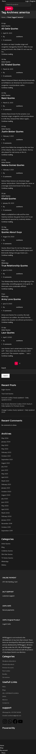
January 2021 (5, 488)
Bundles (4, 674)
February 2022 (6, 452)
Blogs (4, 690)
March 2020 (5, 513)
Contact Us (5, 703)
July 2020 (4, 499)
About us (5, 700)
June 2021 (4, 470)
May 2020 (4, 506)
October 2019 (6, 527)
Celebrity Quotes (7, 551)
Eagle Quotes (5, 390)
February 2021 (6, 484)
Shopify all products (8, 664)
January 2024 (5, 442)
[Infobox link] (18, 577)
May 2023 (4, 445)
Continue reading (7, 54)
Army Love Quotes (11, 299)
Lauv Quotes (7, 332)
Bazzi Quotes (8, 98)
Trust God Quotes (7, 394)
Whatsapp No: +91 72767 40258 (11, 712)
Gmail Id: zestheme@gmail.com (11, 715)
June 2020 (5, 502)
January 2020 (5, 520)
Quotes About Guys (11, 232)
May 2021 (4, 474)
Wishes (3, 565)
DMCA (4, 696)
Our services (6, 677)
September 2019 (7, 531)
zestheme (19, 36)
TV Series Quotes (7, 558)
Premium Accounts (8, 667)
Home (3, 17)
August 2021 (5, 463)
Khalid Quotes (8, 198)
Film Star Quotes (7, 554)
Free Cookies (6, 671)
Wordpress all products (9, 661)
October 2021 (6, 456)
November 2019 (6, 523)
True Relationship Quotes (14, 265)
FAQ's (4, 687)
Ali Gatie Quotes (9, 28)
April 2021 (4, 477)
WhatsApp (4, 229)
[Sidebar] (2, 742)
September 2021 (7, 459)
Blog (2, 547)
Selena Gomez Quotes (12, 165)
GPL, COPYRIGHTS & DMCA (10, 693)
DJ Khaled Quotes (10, 64)
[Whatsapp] (10, 721)
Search (3, 368)
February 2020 (6, 516)
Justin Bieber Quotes (12, 131)
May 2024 (4, 438)
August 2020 (5, 495)
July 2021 (4, 467)
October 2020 (6, 491)
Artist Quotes (5, 26)
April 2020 (5, 509)
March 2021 (5, 481)
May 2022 (4, 449)
